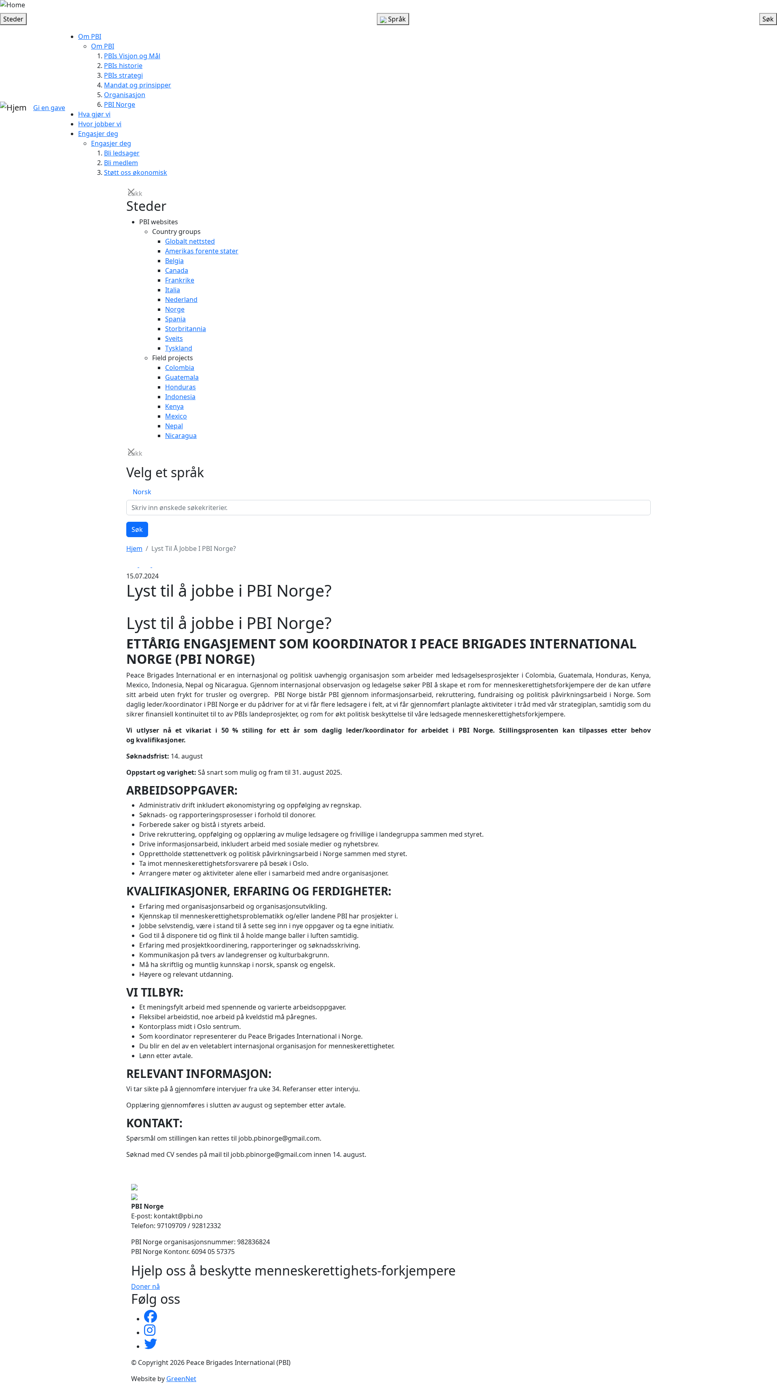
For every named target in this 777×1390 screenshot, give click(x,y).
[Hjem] (13, 108)
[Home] (12, 4)
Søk (137, 529)
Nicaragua (181, 435)
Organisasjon (124, 94)
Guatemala (182, 377)
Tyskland (178, 348)
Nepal (174, 425)
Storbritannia (185, 328)
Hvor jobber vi (99, 123)
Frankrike (179, 280)
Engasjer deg (98, 133)
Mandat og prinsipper (137, 85)
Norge (175, 309)
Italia (172, 289)
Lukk (132, 193)
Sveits (174, 338)
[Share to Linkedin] (157, 564)
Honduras (180, 387)
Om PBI (89, 36)
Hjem (134, 548)
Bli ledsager (122, 153)
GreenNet (181, 1378)
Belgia (174, 260)
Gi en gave (49, 107)
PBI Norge (119, 104)
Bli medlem (121, 162)
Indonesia (180, 396)
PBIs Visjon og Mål (132, 55)
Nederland (181, 299)
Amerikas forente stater (201, 251)
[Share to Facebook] (132, 564)
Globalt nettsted (190, 241)
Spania (175, 319)
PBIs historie (123, 65)
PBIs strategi (123, 75)
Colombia (179, 367)
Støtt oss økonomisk (135, 172)
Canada (176, 270)
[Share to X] (145, 564)
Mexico (176, 416)
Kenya (174, 406)
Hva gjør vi (94, 114)
